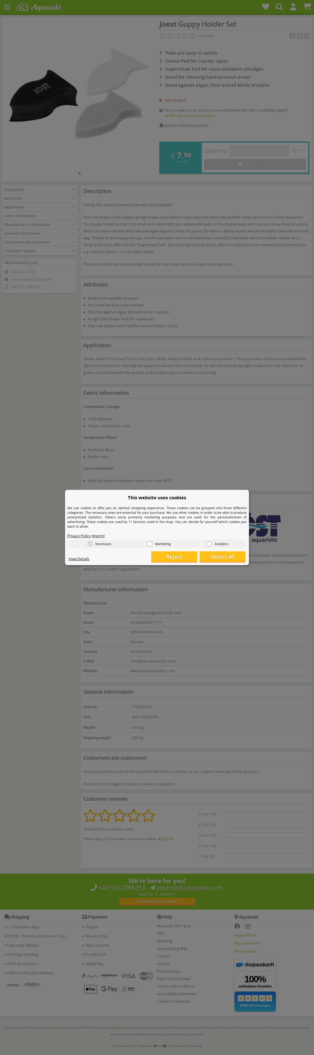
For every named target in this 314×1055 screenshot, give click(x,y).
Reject (174, 556)
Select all (222, 556)
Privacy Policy (79, 535)
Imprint (98, 535)
